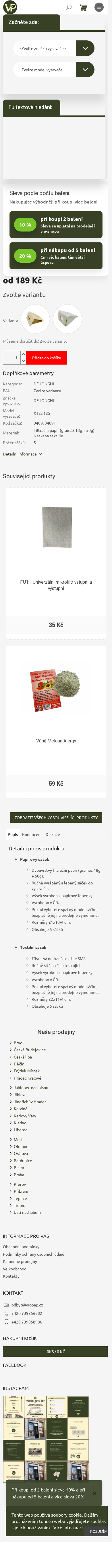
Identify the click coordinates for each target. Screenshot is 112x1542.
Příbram (21, 1191)
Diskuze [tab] (53, 834)
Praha (19, 1174)
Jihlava (20, 1094)
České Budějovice (30, 1049)
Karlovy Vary (25, 1115)
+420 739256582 (26, 1313)
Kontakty (11, 1275)
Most (18, 1139)
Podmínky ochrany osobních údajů (33, 1254)
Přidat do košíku (46, 357)
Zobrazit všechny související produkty (56, 817)
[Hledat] (69, 7)
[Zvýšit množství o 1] (23, 354)
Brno (18, 1042)
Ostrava (21, 1153)
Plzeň (19, 1167)
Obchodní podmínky (21, 1246)
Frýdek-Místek (27, 1070)
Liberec (20, 1129)
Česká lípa (23, 1056)
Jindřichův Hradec (30, 1101)
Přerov (20, 1184)
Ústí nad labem (27, 1212)
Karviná (20, 1108)
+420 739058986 (26, 1321)
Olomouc (22, 1146)
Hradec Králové (27, 1077)
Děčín (19, 1063)
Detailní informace (20, 453)
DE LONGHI (44, 383)
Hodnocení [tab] (32, 834)
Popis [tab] (13, 834)
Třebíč (19, 1205)
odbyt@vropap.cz (27, 1304)
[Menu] (99, 7)
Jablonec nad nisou (31, 1087)
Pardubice (23, 1160)
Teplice (20, 1198)
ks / (56, 1351)
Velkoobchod (14, 1268)
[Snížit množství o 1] (23, 361)
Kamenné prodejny (20, 1261)
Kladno (20, 1122)
